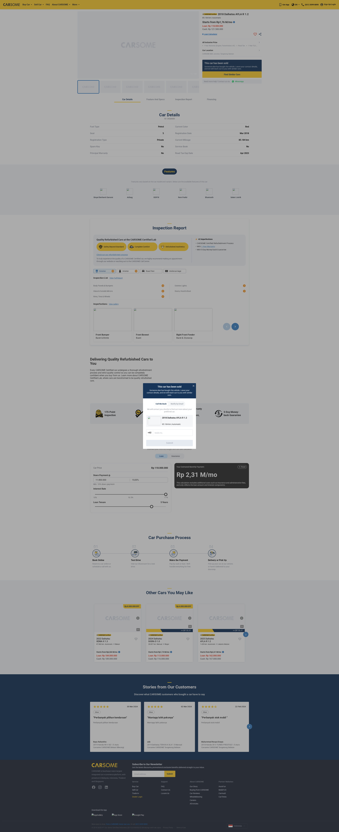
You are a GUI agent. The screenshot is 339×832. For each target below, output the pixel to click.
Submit (169, 443)
